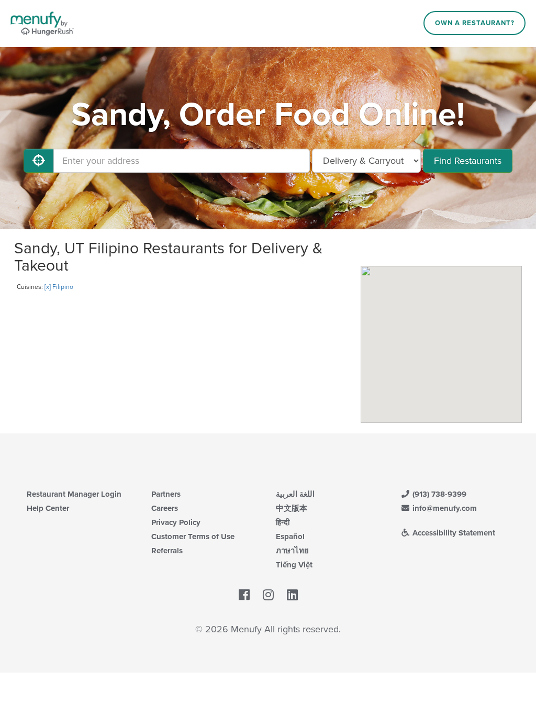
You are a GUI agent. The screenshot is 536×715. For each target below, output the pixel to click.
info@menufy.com (443, 508)
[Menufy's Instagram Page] (268, 595)
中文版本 (291, 508)
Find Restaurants (467, 160)
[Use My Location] (39, 161)
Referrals (167, 550)
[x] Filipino (58, 287)
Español (290, 536)
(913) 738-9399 (438, 494)
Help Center (48, 508)
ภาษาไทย (292, 550)
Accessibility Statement (452, 533)
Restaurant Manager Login (74, 494)
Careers (164, 508)
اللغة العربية (295, 494)
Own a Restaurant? (475, 23)
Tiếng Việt (294, 564)
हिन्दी (282, 522)
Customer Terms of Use (192, 536)
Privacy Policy (175, 522)
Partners (166, 494)
